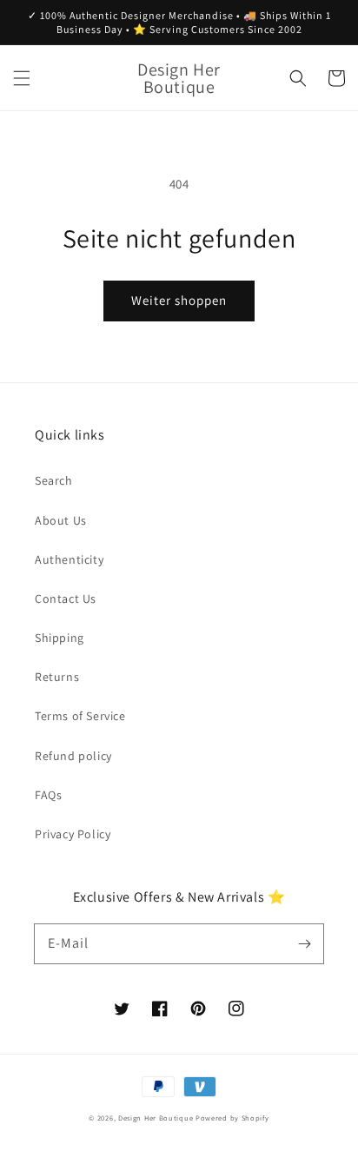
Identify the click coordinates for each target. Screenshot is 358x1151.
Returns (57, 677)
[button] (22, 78)
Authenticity (69, 559)
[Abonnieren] (304, 943)
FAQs (48, 795)
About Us (61, 520)
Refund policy (73, 756)
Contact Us (65, 598)
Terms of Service (80, 716)
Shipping (59, 637)
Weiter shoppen (179, 300)
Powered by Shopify (232, 1117)
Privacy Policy (72, 834)
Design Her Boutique (155, 1117)
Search (54, 480)
